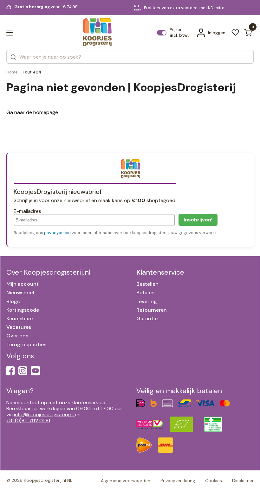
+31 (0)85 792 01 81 (28, 420)
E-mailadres (27, 211)
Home (12, 72)
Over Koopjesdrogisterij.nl (48, 272)
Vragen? (20, 390)
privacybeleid (57, 232)
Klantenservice (160, 272)
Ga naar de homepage (32, 112)
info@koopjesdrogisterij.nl (44, 414)
